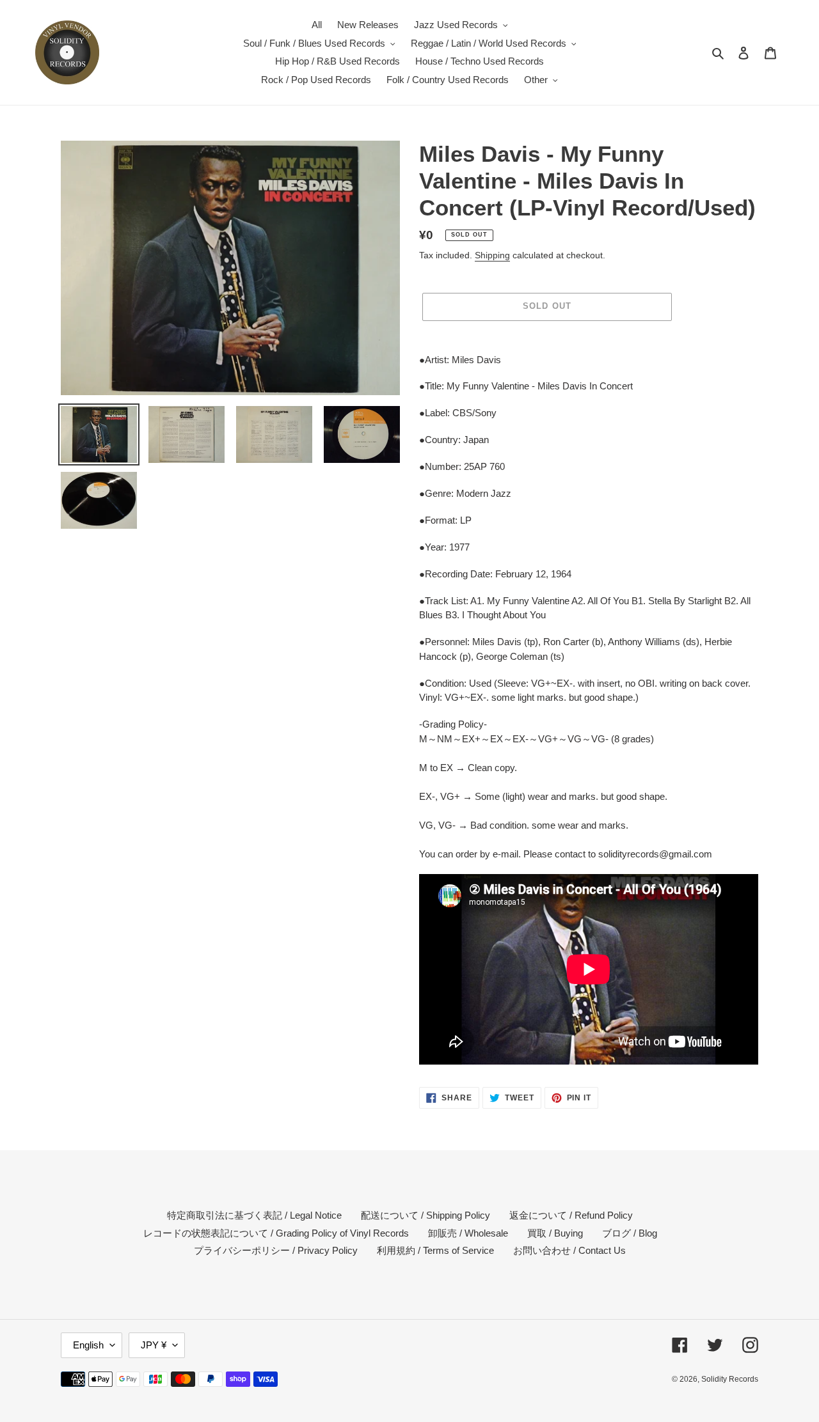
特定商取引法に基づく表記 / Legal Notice (254, 1215)
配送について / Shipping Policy (425, 1215)
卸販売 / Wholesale (468, 1233)
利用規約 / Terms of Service (435, 1250)
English (88, 1345)
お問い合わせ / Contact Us (569, 1250)
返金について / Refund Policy (571, 1215)
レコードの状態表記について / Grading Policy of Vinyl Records (276, 1233)
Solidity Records (729, 1379)
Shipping (492, 255)
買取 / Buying (555, 1233)
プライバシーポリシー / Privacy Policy (276, 1250)
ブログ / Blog (629, 1233)
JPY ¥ (153, 1345)
